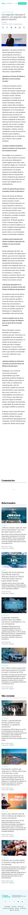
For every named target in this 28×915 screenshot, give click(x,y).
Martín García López (7, 687)
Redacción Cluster (6, 546)
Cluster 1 (4, 22)
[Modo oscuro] (14, 3)
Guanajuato (5, 615)
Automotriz (4, 665)
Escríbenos (23, 908)
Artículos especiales (7, 12)
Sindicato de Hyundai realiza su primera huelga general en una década (13, 862)
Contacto (14, 906)
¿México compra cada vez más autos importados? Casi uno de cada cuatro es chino (13, 530)
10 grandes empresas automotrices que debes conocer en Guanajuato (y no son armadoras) (13, 620)
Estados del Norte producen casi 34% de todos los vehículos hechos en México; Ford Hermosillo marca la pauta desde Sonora (12, 576)
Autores (17, 908)
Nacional (4, 525)
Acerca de (20, 906)
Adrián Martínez (6, 591)
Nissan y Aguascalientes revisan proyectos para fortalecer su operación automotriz (11, 723)
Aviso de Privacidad (8, 908)
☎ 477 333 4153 (14, 910)
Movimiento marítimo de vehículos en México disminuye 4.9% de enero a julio (13, 771)
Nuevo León (4, 811)
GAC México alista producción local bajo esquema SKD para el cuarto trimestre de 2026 (13, 670)
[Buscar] (16, 3)
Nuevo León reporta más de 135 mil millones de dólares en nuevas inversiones (13, 816)
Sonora (3, 570)
